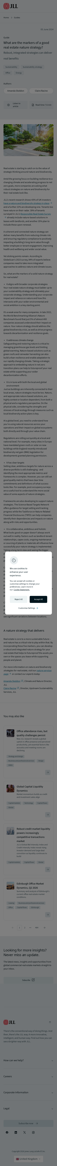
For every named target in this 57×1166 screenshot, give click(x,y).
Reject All (19, 599)
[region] (28, 583)
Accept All (38, 599)
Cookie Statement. (22, 589)
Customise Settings (28, 608)
